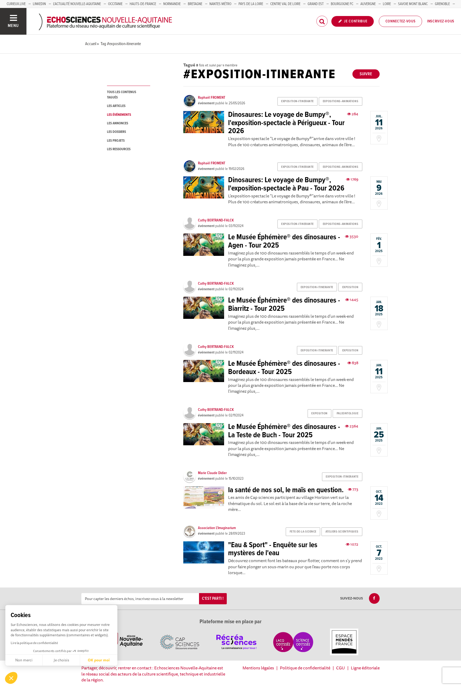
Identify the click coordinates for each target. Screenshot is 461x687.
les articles (116, 106)
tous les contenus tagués (121, 95)
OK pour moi (99, 660)
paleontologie (347, 413)
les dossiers (116, 132)
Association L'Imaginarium (217, 528)
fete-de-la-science (303, 532)
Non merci (24, 660)
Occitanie (115, 4)
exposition (350, 287)
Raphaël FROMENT (211, 97)
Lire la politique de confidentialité (34, 642)
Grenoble (442, 4)
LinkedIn (39, 4)
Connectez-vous (401, 21)
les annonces (117, 123)
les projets (116, 140)
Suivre (366, 74)
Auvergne (368, 4)
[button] (11, 678)
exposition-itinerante (297, 101)
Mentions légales (258, 667)
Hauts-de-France (143, 4)
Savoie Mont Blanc (413, 4)
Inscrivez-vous (440, 21)
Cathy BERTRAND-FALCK (216, 220)
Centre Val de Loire (285, 4)
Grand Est (316, 4)
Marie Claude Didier (212, 473)
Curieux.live (16, 4)
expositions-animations (340, 101)
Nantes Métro (220, 4)
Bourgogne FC (342, 4)
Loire (387, 4)
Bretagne (195, 4)
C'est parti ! (213, 598)
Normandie (172, 4)
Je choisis (61, 660)
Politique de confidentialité (305, 667)
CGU (340, 667)
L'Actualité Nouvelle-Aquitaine (77, 4)
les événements (119, 115)
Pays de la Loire (251, 4)
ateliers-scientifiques (341, 532)
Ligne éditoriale (365, 667)
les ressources (118, 149)
